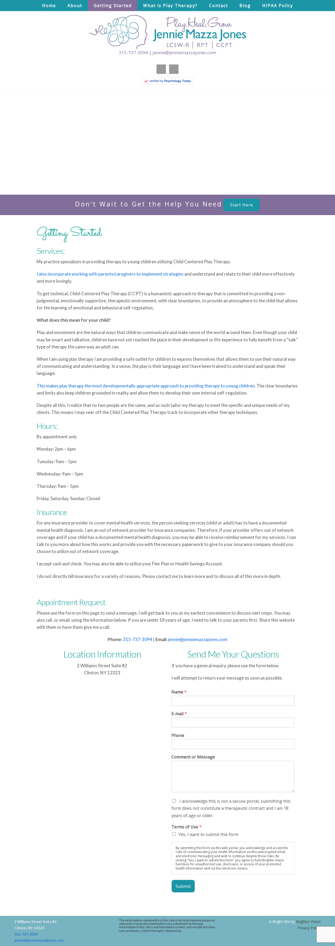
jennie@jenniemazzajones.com (184, 53)
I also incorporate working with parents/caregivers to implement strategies (110, 274)
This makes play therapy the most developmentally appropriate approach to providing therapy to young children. (146, 386)
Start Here (241, 205)
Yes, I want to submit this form (208, 834)
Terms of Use (186, 827)
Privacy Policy (309, 927)
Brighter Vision (308, 921)
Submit (183, 886)
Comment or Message (193, 757)
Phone (177, 735)
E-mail (179, 714)
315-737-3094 (133, 53)
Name (179, 692)
